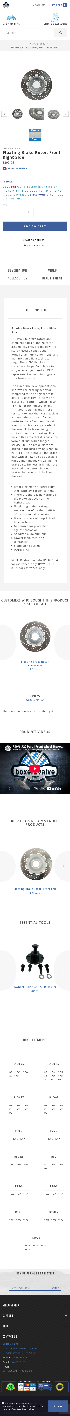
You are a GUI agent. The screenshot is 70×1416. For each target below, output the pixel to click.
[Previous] (4, 114)
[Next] (66, 114)
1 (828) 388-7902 (20, 1357)
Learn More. (28, 1409)
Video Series (11, 1305)
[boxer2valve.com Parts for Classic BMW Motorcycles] (6, 5)
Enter (55, 1287)
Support (8, 1315)
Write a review (35, 700)
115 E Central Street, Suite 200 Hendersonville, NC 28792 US (20, 1348)
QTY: (5, 205)
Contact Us (18, 1362)
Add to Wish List (35, 240)
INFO (5, 1326)
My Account (40, 5)
